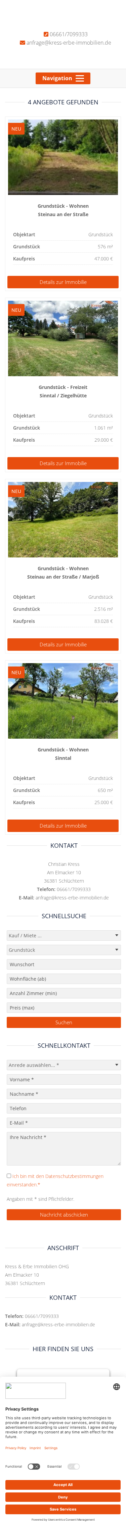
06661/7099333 (68, 34)
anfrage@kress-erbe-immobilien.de (68, 42)
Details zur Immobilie (63, 282)
